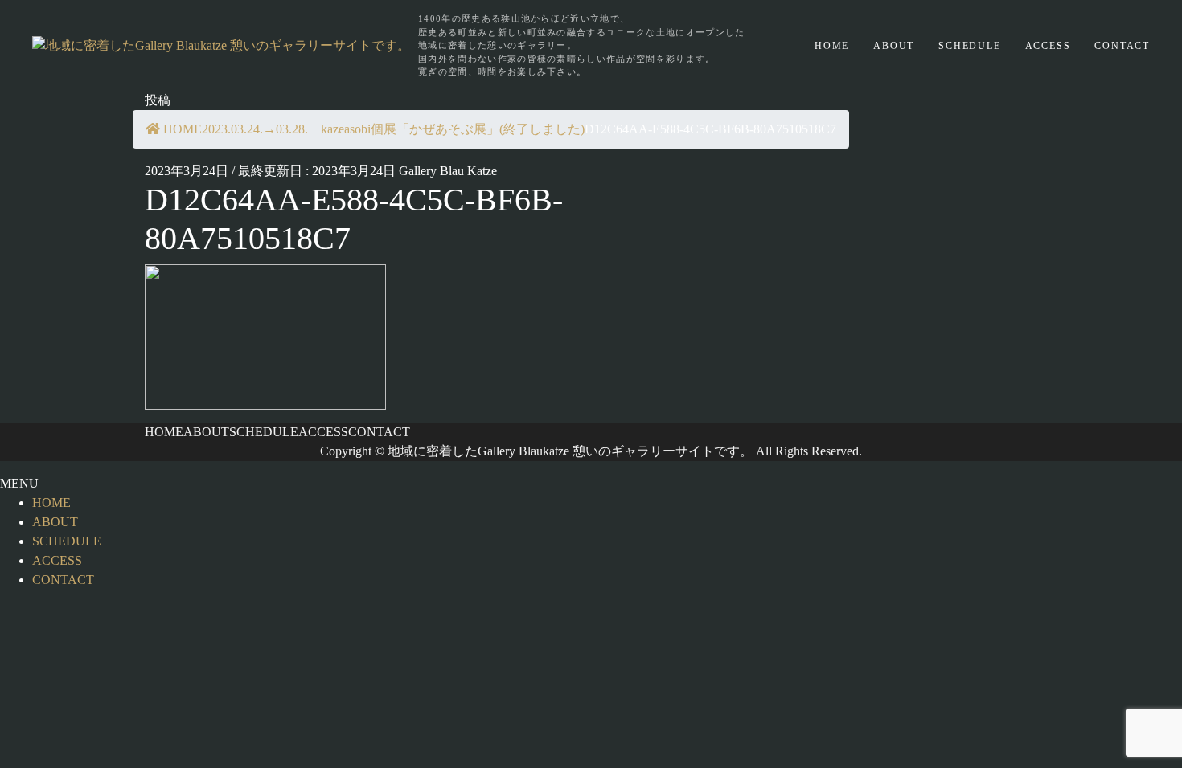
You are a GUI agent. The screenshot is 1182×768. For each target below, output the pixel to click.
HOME (832, 45)
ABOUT (893, 45)
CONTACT (1122, 45)
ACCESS (1048, 45)
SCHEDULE (969, 45)
